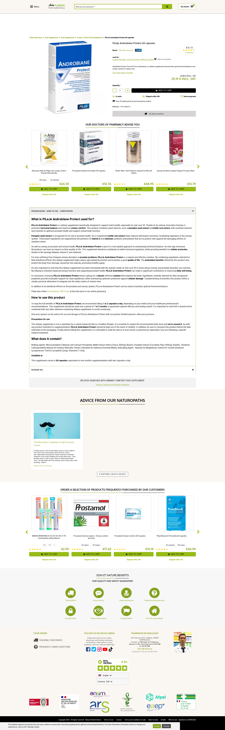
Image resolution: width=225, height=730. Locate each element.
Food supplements (51, 37)
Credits (163, 720)
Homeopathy (63, 12)
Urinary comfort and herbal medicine (112, 384)
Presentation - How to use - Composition (52, 211)
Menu (36, 6)
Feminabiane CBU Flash (58, 291)
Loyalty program (126, 618)
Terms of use (109, 720)
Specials (189, 12)
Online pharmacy (36, 37)
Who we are (172, 720)
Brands (175, 12)
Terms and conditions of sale (135, 720)
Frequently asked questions (154, 600)
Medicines (92, 12)
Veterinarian (161, 12)
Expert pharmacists (126, 600)
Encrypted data (70, 618)
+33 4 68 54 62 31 (144, 649)
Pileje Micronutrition (125, 50)
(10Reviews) (189, 53)
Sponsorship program (98, 618)
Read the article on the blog (43, 466)
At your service (98, 600)
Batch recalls (153, 720)
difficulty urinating (147, 59)
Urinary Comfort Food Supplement (89, 37)
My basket (185, 6)
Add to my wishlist (164, 59)
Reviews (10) (37, 370)
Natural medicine (50, 12)
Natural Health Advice (113, 474)
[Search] (167, 6)
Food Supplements (36, 12)
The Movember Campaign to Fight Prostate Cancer (54, 444)
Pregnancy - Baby (148, 12)
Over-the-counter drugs (154, 618)
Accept (157, 726)
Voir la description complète (123, 72)
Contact (119, 720)
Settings (166, 726)
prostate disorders (119, 59)
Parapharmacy (106, 12)
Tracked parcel (70, 600)
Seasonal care (120, 12)
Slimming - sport (134, 12)
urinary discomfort (133, 59)
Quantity (116, 85)
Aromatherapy (78, 12)
